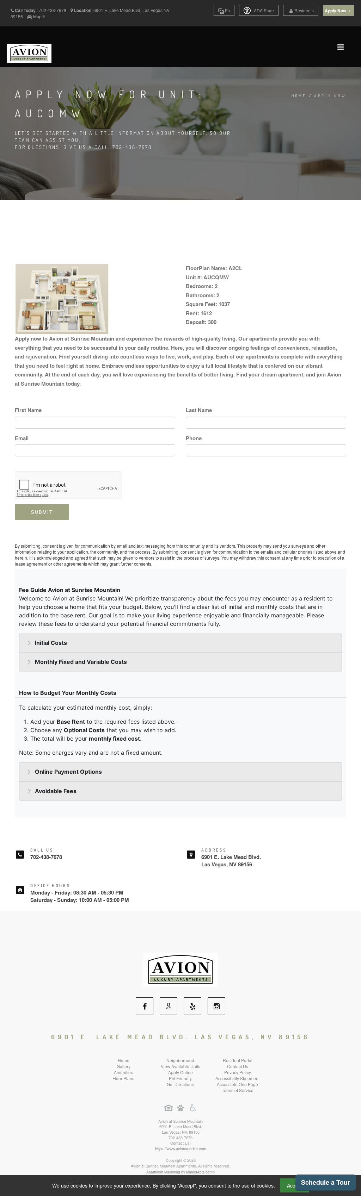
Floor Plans (123, 1078)
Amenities (123, 1072)
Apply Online (180, 1072)
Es (227, 10)
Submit (42, 512)
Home (299, 95)
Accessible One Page (237, 1084)
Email (22, 438)
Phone (194, 438)
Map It (39, 16)
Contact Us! (180, 1143)
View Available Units (180, 1066)
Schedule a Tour (325, 1182)
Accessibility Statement (237, 1078)
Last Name (199, 410)
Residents (304, 10)
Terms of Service (237, 1090)
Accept (294, 1185)
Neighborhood (180, 1060)
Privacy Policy (237, 1072)
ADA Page (263, 10)
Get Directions (180, 1084)
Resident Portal (237, 1060)
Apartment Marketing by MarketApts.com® (180, 1172)
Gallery (123, 1066)
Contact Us (237, 1066)
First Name (28, 410)
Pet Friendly (180, 1078)
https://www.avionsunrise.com (180, 1148)
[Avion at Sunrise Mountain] (180, 969)
